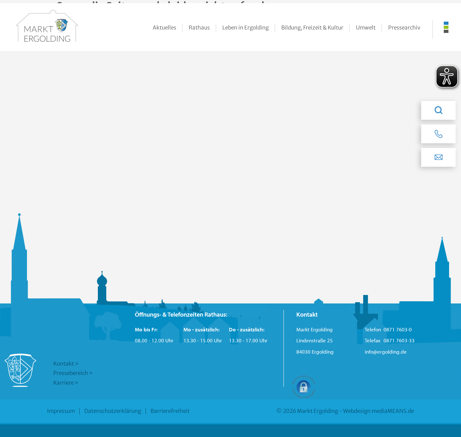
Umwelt (366, 27)
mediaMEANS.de (393, 411)
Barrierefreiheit (170, 411)
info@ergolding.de (386, 351)
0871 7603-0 (398, 329)
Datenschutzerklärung (112, 411)
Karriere (63, 382)
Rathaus (199, 27)
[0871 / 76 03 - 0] (438, 133)
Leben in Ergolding (245, 27)
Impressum (61, 411)
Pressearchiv (404, 27)
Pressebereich (70, 373)
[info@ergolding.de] (438, 157)
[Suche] (438, 110)
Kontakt (63, 363)
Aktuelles (164, 27)
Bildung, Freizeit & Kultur (312, 27)
